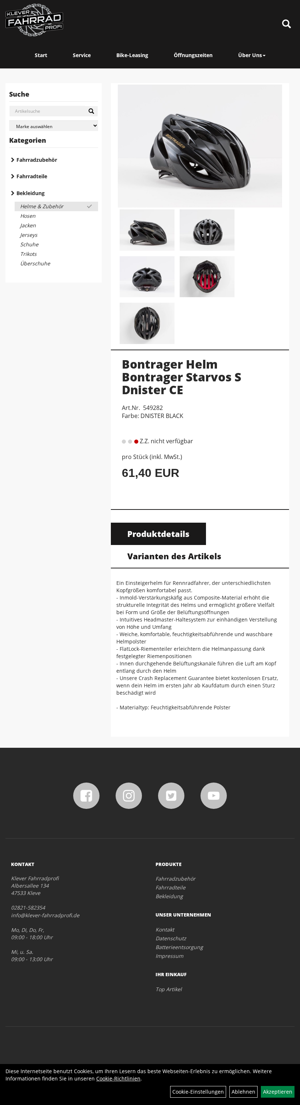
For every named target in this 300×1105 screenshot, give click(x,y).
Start (41, 55)
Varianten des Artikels (174, 555)
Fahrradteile (31, 176)
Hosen (27, 215)
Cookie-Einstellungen (198, 1091)
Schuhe (29, 244)
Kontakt (164, 929)
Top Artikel (168, 989)
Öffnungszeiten (193, 55)
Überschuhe (35, 263)
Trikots (28, 253)
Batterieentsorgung (179, 947)
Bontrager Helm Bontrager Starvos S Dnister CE (181, 376)
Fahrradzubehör (36, 159)
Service (82, 55)
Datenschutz (170, 938)
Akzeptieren (277, 1091)
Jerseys (28, 234)
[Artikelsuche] (286, 24)
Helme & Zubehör (41, 206)
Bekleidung (30, 193)
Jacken (28, 225)
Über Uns (250, 55)
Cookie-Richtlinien (118, 1078)
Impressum (169, 955)
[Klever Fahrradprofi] (34, 20)
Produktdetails (158, 533)
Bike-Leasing (132, 55)
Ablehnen (243, 1091)
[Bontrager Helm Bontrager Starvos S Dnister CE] (200, 146)
